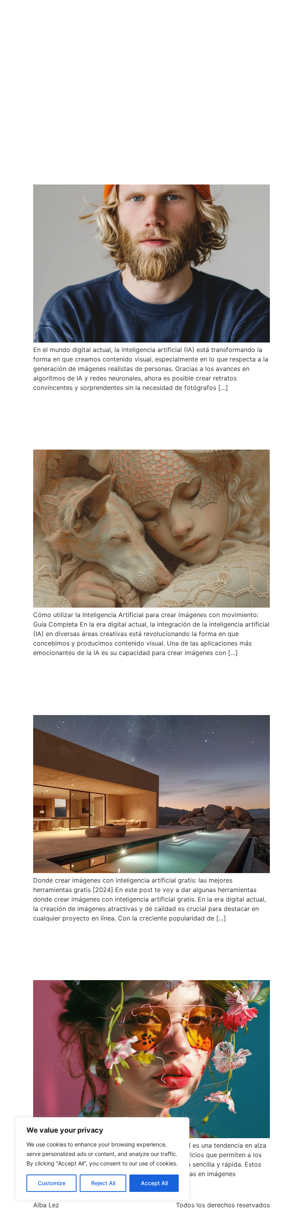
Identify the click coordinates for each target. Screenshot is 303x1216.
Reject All (103, 1183)
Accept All (154, 1183)
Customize (51, 1183)
